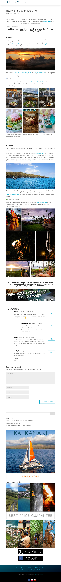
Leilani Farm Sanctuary (12, 194)
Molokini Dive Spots (40, 568)
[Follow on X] (26, 580)
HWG (36, 574)
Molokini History (29, 568)
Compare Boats (20, 568)
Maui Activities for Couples (13, 423)
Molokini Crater (39, 153)
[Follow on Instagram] (32, 580)
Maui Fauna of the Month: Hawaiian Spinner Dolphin (19, 420)
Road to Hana (47, 21)
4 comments (17, 13)
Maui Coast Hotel (40, 72)
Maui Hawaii (24, 323)
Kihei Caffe (17, 72)
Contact (41, 574)
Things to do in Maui (36, 570)
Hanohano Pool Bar (27, 72)
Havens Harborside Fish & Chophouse (35, 82)
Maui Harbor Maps (25, 570)
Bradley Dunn (18, 351)
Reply (51, 313)
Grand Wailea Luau (41, 202)
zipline (46, 44)
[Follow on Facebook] (29, 580)
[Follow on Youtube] (35, 580)
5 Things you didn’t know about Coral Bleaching (18, 425)
